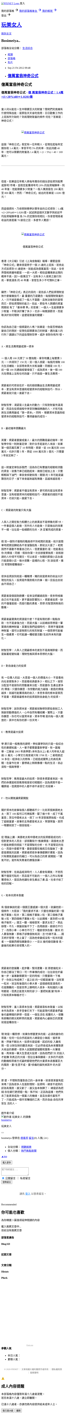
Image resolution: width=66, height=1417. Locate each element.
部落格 (11, 58)
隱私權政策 (57, 1369)
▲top (4, 1156)
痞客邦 (24, 1138)
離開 (18, 1410)
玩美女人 (11, 25)
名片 (10, 62)
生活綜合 (27, 48)
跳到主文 (6, 33)
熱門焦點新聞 (29, 1150)
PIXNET (14, 1369)
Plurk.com (29, 1345)
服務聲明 (34, 1372)
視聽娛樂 (26, 1147)
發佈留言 (7, 1182)
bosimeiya (6, 1120)
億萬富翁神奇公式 (23, 76)
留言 (31, 1138)
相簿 (10, 54)
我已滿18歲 (8, 1410)
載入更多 (7, 1162)
